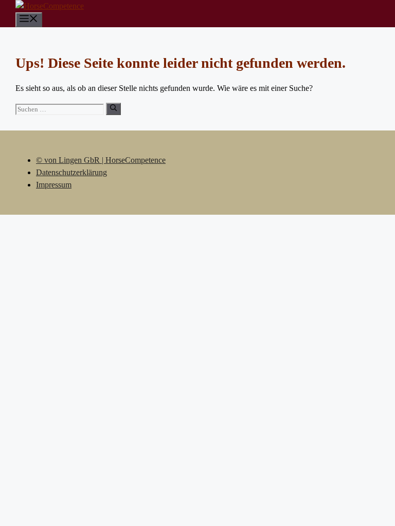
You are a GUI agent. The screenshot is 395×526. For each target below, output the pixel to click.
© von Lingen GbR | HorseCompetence (101, 160)
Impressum (53, 184)
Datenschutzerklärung (71, 172)
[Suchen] (113, 109)
